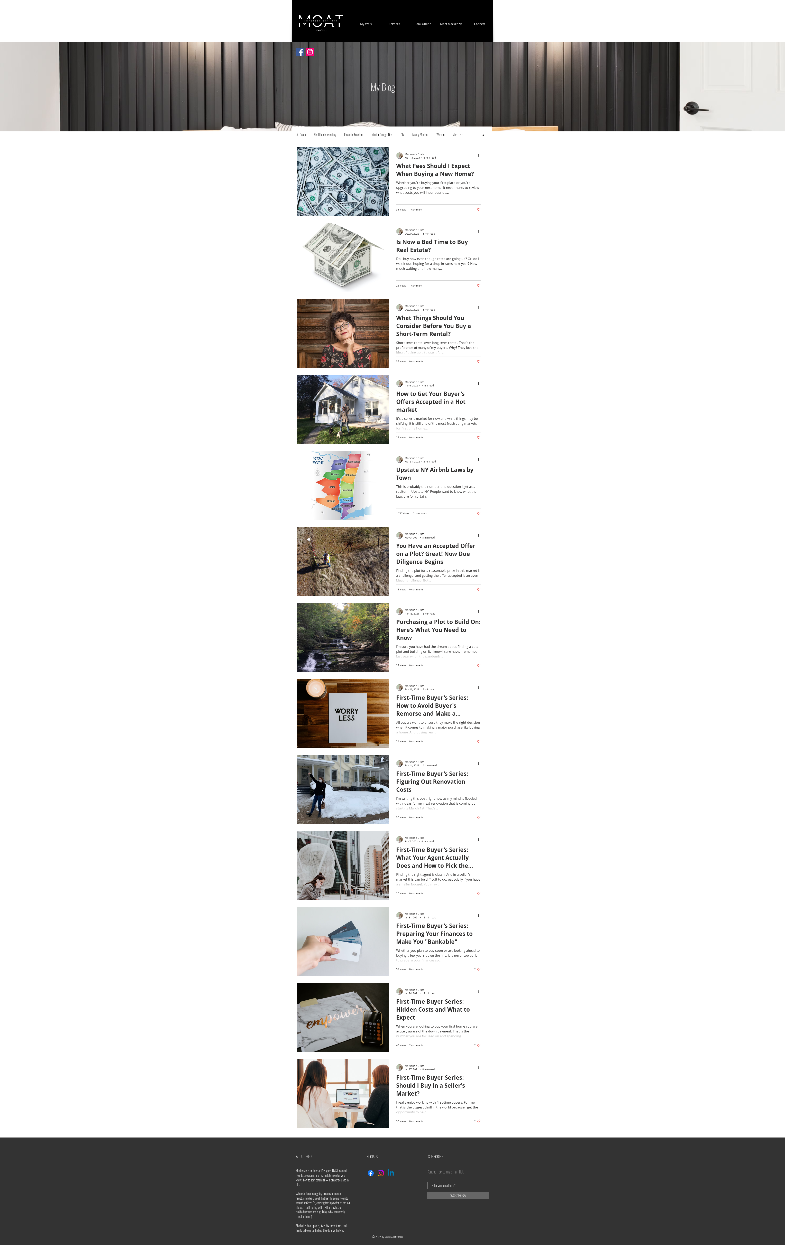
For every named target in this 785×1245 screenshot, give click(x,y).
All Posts (301, 134)
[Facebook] (300, 52)
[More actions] (480, 155)
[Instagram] (310, 52)
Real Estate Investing (325, 134)
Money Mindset (420, 134)
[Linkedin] (391, 1173)
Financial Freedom (353, 134)
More (455, 134)
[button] (483, 135)
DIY (402, 134)
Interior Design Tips (381, 134)
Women (440, 134)
